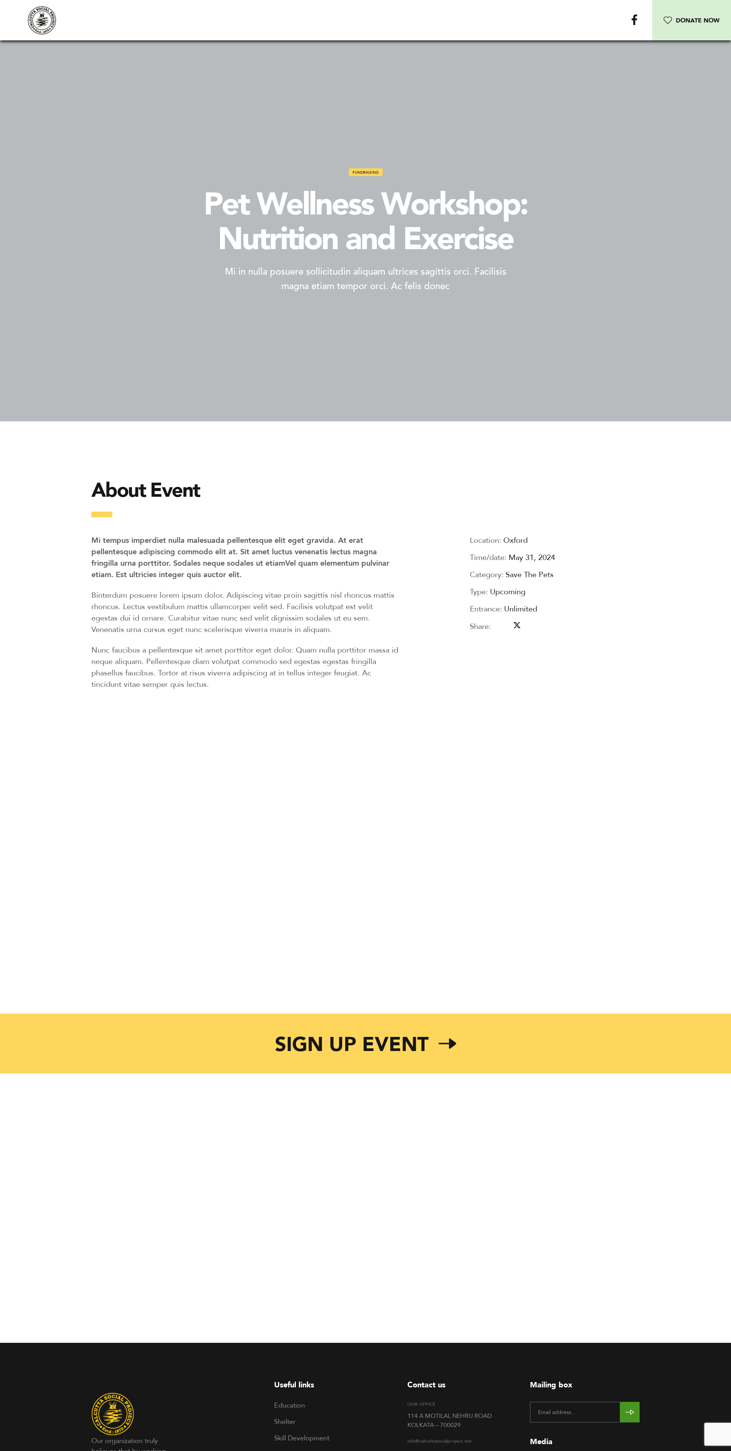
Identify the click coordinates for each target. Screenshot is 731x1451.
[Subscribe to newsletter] (630, 1412)
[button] (691, 20)
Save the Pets (530, 574)
